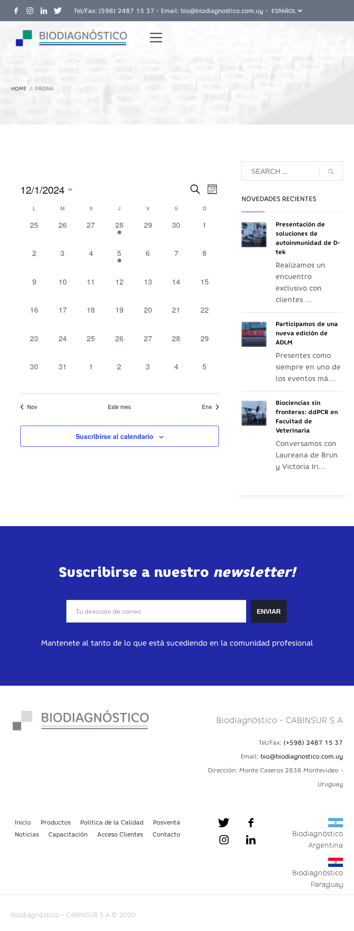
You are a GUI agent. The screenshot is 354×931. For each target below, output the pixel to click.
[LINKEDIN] (44, 11)
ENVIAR (269, 611)
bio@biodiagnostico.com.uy (222, 10)
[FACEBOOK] (16, 11)
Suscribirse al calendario (114, 436)
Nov (32, 406)
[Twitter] (58, 11)
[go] (331, 171)
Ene (207, 406)
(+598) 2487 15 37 (313, 742)
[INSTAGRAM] (30, 11)
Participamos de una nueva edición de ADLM (307, 333)
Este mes (119, 406)
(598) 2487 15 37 (126, 10)
